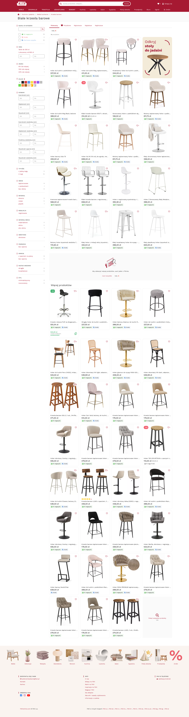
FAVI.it (135, 709)
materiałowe (23, 222)
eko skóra (22, 228)
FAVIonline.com (25, 709)
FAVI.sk (111, 709)
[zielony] (19, 85)
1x (91, 499)
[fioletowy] (38, 82)
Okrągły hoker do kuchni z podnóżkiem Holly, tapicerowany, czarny (105, 322)
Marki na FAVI (89, 684)
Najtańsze (88, 25)
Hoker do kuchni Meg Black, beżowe (63, 113)
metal (21, 201)
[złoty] (32, 85)
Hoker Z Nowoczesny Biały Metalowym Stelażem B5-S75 (164, 199)
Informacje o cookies (92, 698)
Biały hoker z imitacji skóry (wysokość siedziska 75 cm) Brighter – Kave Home (109, 242)
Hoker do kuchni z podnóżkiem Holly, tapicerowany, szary (164, 322)
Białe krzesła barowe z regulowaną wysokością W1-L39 (101, 199)
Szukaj (126, 4)
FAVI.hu (123, 709)
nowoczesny (23, 283)
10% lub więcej (24, 69)
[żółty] (32, 82)
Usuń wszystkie (107, 276)
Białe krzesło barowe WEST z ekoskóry (95, 113)
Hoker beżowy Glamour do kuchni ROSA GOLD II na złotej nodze (135, 322)
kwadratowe (23, 271)
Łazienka (102, 664)
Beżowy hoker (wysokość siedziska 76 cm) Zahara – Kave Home (72, 242)
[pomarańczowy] (22, 85)
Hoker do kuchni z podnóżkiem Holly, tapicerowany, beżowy (71, 71)
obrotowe (22, 237)
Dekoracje (28, 664)
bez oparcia (23, 247)
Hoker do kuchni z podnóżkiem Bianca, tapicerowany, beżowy (103, 587)
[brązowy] (26, 85)
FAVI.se (141, 709)
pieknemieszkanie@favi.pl (30, 679)
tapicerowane (23, 183)
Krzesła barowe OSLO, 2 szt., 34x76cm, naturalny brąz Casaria (72, 415)
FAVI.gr (161, 709)
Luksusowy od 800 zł (26, 52)
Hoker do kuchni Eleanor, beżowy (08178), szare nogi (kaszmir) (72, 501)
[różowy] (35, 82)
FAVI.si (167, 709)
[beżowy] (29, 85)
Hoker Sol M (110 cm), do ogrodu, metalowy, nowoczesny (101, 156)
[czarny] (22, 82)
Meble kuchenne (42, 14)
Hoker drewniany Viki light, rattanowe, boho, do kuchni (101, 372)
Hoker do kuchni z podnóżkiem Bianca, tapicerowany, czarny (165, 501)
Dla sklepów (89, 692)
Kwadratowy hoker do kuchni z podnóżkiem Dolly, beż (132, 71)
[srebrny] (35, 85)
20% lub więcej (24, 72)
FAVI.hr (129, 709)
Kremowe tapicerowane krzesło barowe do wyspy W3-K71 (70, 199)
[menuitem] (21, 9)
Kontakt (22, 681)
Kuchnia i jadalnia (28, 14)
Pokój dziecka (146, 664)
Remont (72, 664)
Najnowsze (78, 25)
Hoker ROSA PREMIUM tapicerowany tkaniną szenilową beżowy (135, 587)
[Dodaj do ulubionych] (76, 39)
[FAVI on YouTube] (28, 695)
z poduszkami (23, 186)
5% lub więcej (24, 66)
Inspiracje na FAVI (91, 687)
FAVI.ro (117, 709)
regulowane (23, 213)
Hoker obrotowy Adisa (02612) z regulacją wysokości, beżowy (134, 501)
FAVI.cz (105, 709)
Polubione (67, 25)
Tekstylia (43, 664)
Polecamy (54, 25)
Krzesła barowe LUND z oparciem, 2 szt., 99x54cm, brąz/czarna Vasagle (106, 501)
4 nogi (21, 174)
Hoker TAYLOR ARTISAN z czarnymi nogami (159, 458)
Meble (13, 664)
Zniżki (176, 664)
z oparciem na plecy (26, 256)
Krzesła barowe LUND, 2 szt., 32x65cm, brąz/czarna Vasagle (133, 630)
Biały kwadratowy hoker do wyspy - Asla (127, 242)
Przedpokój (161, 664)
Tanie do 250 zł (24, 49)
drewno (21, 198)
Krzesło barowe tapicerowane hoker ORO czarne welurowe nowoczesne (107, 544)
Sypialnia (131, 664)
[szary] (41, 82)
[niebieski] (29, 82)
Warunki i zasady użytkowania (95, 695)
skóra (20, 225)
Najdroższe (99, 25)
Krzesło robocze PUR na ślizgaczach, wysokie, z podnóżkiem (71, 322)
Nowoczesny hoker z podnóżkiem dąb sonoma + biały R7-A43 (134, 113)
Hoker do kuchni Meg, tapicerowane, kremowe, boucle (101, 71)
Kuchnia (87, 664)
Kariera (22, 684)
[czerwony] (26, 82)
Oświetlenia (57, 664)
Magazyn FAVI (89, 690)
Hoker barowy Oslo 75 (58, 156)
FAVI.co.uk (148, 709)
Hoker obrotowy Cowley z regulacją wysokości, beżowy (69, 458)
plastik (21, 204)
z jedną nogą (23, 171)
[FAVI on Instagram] (25, 695)
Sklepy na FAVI (90, 681)
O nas (87, 679)
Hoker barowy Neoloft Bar (59, 587)
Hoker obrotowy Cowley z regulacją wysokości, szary (69, 544)
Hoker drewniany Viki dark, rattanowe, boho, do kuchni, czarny (165, 372)
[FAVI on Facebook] (21, 695)
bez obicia (22, 189)
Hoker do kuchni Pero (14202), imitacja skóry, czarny (68, 372)
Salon (117, 664)
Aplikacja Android (164, 679)
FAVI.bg (155, 709)
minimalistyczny (24, 280)
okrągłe (21, 268)
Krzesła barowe (56, 14)
